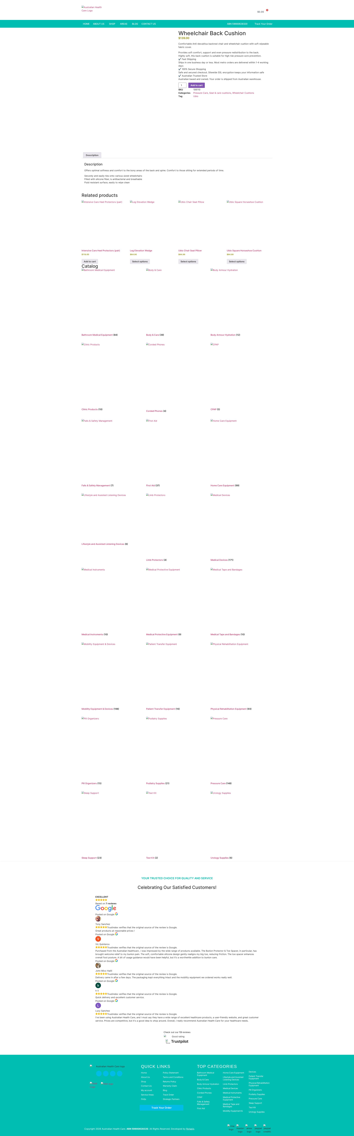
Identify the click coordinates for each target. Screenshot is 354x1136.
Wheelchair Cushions (243, 92)
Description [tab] (92, 155)
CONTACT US (148, 23)
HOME (86, 23)
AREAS (123, 23)
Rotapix (190, 1128)
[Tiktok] (112, 1073)
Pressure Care (200, 92)
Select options (140, 261)
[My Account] (248, 11)
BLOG (135, 23)
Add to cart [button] (90, 261)
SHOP (112, 23)
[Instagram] (106, 1073)
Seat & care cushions (220, 92)
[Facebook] (99, 1073)
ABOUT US (98, 23)
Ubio (195, 96)
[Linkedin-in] (119, 1073)
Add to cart (197, 85)
